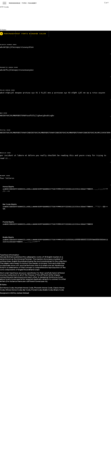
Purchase (9, 34)
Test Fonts (21, 34)
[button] (4, 3)
